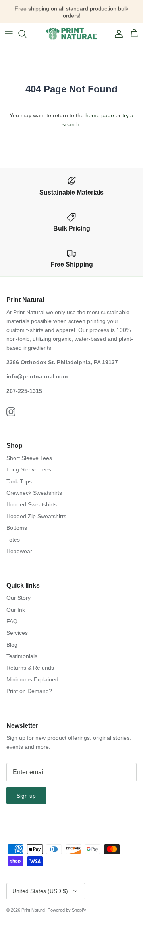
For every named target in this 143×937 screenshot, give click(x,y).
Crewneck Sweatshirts (34, 493)
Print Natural (33, 910)
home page (99, 115)
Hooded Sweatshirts (31, 504)
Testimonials (21, 656)
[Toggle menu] (8, 33)
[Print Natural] (71, 33)
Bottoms (16, 528)
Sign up (26, 795)
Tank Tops (19, 481)
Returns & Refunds (30, 667)
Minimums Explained (32, 679)
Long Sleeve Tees (28, 469)
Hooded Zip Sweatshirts (36, 516)
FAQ (11, 621)
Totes (13, 539)
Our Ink (15, 610)
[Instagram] (10, 411)
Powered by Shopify (67, 910)
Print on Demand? (29, 691)
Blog (11, 644)
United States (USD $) (40, 891)
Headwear (19, 551)
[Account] (117, 33)
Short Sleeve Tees (29, 458)
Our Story (18, 598)
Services (17, 633)
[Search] (26, 33)
